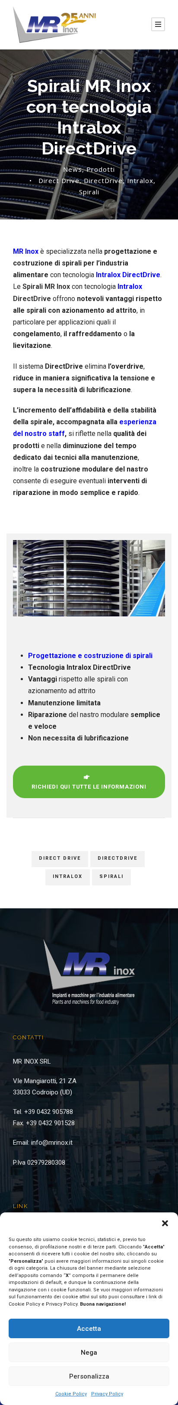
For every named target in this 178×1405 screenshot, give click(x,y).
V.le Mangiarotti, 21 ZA (44, 1081)
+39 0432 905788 (48, 1112)
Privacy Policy (107, 1394)
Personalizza (89, 1376)
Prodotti (100, 169)
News (72, 169)
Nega (89, 1352)
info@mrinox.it (52, 1142)
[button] (165, 1223)
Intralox (140, 180)
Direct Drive (58, 180)
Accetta (89, 1329)
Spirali (89, 191)
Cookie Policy (71, 1394)
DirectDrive (103, 180)
